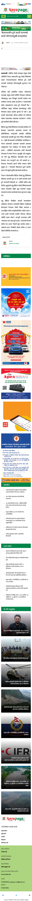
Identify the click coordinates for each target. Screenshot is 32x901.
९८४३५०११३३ (5, 888)
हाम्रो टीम (3, 833)
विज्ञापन (3, 839)
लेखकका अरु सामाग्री (14, 244)
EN (3, 16)
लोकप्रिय (6, 485)
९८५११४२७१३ (5, 882)
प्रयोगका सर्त (4, 842)
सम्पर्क (3, 836)
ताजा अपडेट (7, 546)
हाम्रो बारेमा (4, 831)
